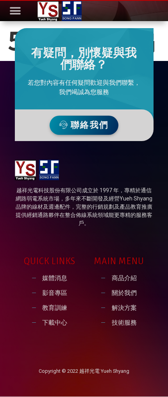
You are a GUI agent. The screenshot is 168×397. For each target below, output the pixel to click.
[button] (15, 11)
